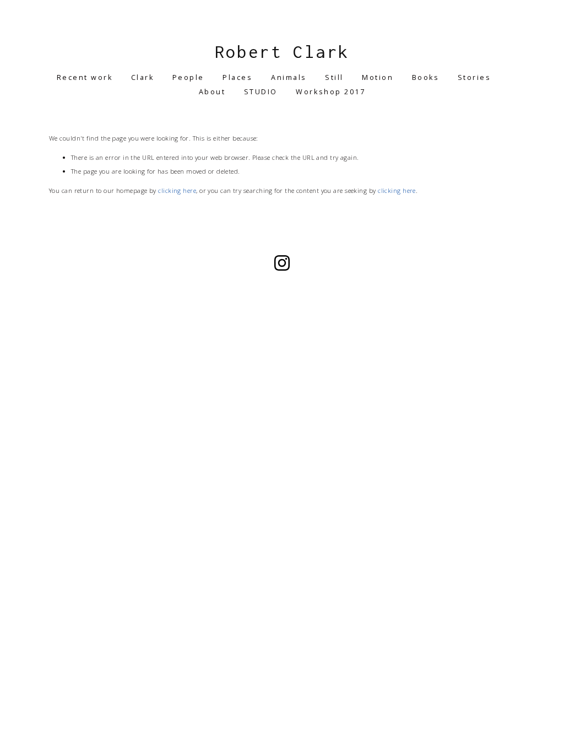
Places (237, 77)
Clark (142, 77)
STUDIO (261, 91)
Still (334, 77)
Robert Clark (282, 51)
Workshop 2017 (330, 91)
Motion (377, 77)
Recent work (85, 77)
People (188, 77)
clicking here (177, 190)
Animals (289, 77)
